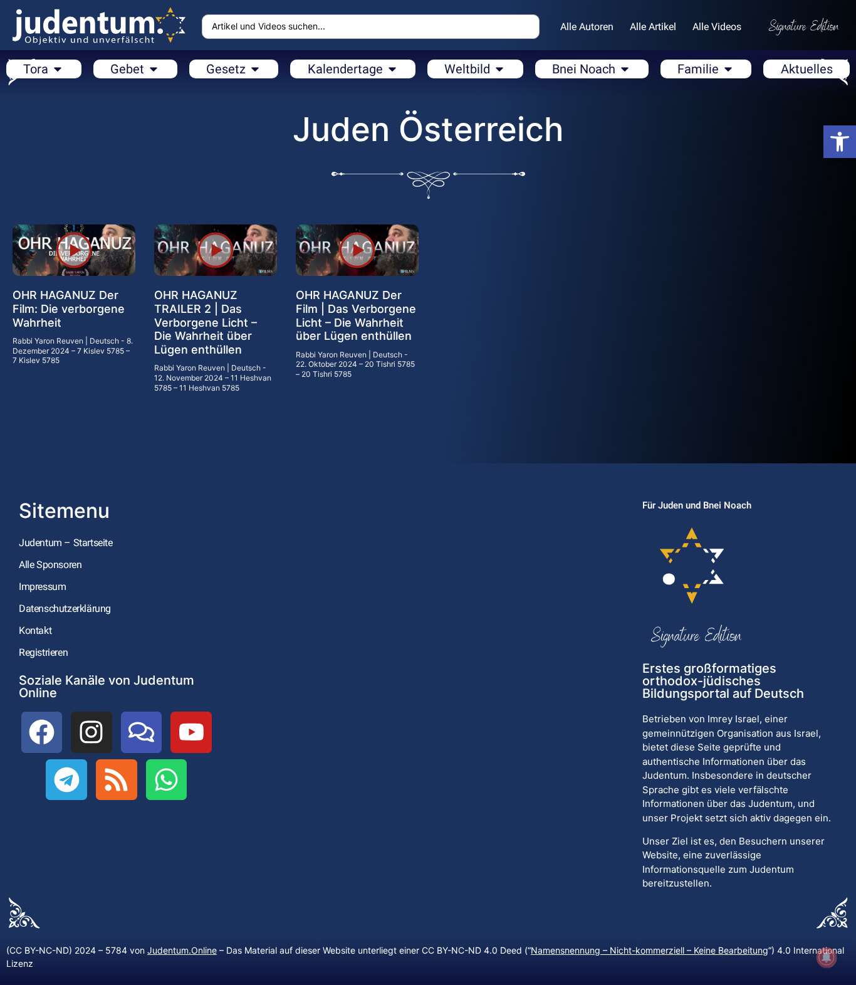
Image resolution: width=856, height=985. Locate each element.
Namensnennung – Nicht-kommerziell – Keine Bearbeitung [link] (649, 950)
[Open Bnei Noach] (625, 69)
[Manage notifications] (827, 957)
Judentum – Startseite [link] (66, 543)
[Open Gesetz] (255, 69)
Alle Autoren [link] (586, 27)
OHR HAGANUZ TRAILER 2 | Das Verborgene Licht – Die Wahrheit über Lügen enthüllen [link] (205, 322)
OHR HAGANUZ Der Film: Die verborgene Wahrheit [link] (69, 308)
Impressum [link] (42, 587)
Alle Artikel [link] (653, 27)
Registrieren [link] (43, 652)
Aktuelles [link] (807, 68)
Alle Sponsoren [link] (50, 565)
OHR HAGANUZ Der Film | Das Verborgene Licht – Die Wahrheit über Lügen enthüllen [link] (356, 315)
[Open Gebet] (153, 69)
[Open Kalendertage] (392, 69)
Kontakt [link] (35, 630)
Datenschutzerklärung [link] (65, 608)
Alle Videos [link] (716, 27)
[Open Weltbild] (499, 69)
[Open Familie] (728, 69)
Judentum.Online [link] (182, 950)
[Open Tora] (57, 69)
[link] (839, 141)
